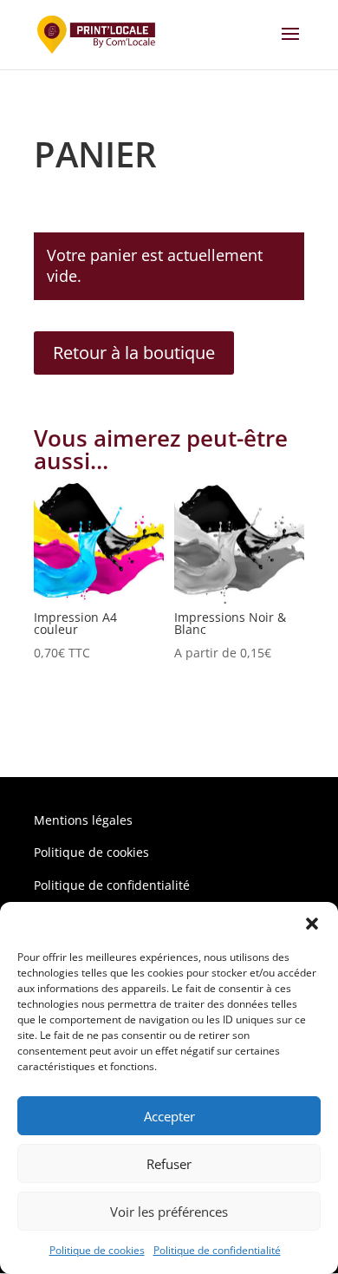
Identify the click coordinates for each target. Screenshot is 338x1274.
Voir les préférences (169, 1211)
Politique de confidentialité (217, 1250)
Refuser (169, 1164)
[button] (312, 923)
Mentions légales (83, 820)
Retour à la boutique (134, 352)
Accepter (169, 1116)
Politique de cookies (97, 1250)
